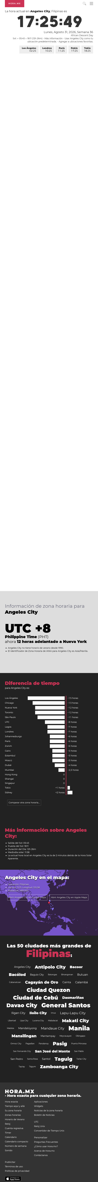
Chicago (9, 703)
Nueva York (11, 707)
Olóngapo (80, 1036)
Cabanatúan (15, 982)
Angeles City (22, 967)
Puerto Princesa (78, 1043)
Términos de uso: (14, 1166)
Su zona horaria (13, 1110)
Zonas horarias (13, 1115)
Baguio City (37, 974)
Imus (53, 1013)
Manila (79, 1028)
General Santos (65, 1005)
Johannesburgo (13, 736)
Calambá (81, 982)
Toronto (9, 712)
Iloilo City (38, 1013)
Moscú (8, 760)
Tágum (32, 1066)
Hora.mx (14, 3)
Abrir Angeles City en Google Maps (27, 897)
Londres (47, 49)
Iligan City (18, 1013)
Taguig (63, 1059)
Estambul (10, 755)
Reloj (7, 1124)
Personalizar (40, 1137)
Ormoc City (16, 1043)
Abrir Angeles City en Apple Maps (69, 897)
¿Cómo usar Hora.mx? (46, 1146)
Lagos (8, 727)
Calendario (11, 1137)
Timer (8, 1132)
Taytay (22, 1066)
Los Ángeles (29, 49)
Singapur (10, 783)
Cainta (66, 982)
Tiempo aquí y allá (15, 1106)
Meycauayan (66, 1036)
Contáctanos (41, 1155)
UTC (7, 722)
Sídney (8, 792)
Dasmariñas (73, 998)
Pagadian (30, 1043)
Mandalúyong (27, 1028)
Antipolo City (50, 967)
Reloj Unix (39, 1126)
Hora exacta (11, 1101)
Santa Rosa (32, 1059)
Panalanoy (44, 1043)
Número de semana (16, 1146)
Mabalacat (53, 1020)
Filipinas (48, 954)
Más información (53, 38)
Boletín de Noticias (44, 1115)
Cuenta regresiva (14, 1128)
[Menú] (91, 4)
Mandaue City (52, 1028)
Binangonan (67, 974)
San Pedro (17, 1059)
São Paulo (10, 717)
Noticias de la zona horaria (48, 1110)
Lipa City (24, 1020)
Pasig (60, 1044)
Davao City (21, 1005)
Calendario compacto (16, 1141)
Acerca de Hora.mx (44, 1151)
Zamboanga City (59, 1066)
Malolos (10, 1028)
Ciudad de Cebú (35, 997)
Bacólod (17, 974)
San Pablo (79, 1051)
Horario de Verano (14, 1119)
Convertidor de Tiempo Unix (49, 1130)
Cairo (8, 751)
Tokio (87, 49)
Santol (46, 1059)
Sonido (8, 1150)
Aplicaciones (41, 1101)
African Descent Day (82, 35)
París (61, 49)
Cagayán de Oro (41, 982)
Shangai (9, 779)
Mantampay (48, 1036)
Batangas (52, 974)
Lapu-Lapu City (73, 1013)
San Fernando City (22, 1051)
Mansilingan (24, 1036)
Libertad (12, 1020)
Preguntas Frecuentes (46, 1142)
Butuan (82, 974)
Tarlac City (81, 1059)
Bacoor (76, 967)
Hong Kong (11, 774)
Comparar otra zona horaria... (24, 802)
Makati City (75, 1020)
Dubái (8, 765)
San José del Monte (52, 1051)
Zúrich (8, 746)
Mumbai (9, 770)
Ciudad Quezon (48, 990)
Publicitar (10, 1162)
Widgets (38, 1106)
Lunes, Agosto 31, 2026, (68, 32)
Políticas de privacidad (17, 1171)
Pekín (74, 49)
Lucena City (38, 1020)
